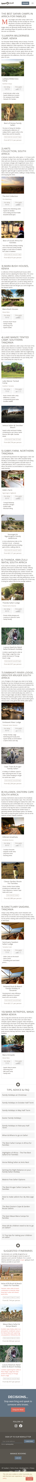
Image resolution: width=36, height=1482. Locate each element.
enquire (22, 1260)
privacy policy (9, 1444)
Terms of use (14, 1468)
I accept (29, 1479)
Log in (18, 1458)
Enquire (25, 3)
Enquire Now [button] (18, 1409)
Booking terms (24, 1468)
